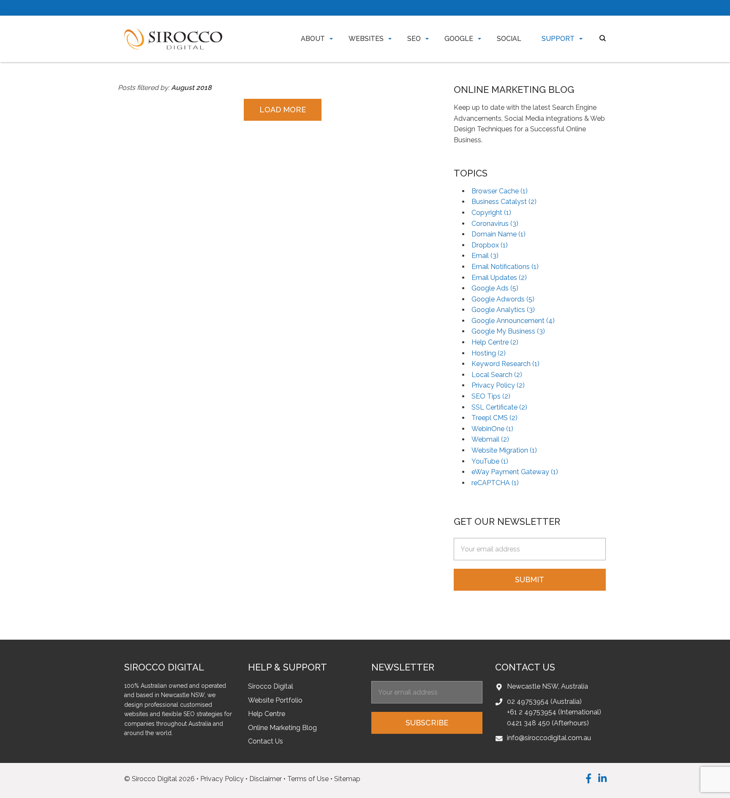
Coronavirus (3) (494, 224)
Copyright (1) (491, 213)
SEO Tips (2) (490, 396)
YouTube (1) (489, 461)
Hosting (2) (488, 353)
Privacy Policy (222, 779)
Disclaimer (265, 779)
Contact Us (265, 741)
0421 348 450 (528, 723)
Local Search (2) (496, 375)
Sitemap (347, 779)
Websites (366, 39)
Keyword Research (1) (505, 364)
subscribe (427, 722)
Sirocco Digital (270, 686)
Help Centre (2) (494, 342)
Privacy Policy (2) (498, 385)
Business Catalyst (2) (504, 202)
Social (509, 39)
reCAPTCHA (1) (495, 483)
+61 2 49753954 (531, 712)
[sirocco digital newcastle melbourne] (173, 38)
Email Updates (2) (499, 278)
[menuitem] (311, 39)
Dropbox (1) (489, 245)
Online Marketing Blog (282, 728)
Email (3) (484, 256)
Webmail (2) (490, 439)
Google (458, 39)
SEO (414, 39)
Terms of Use (308, 779)
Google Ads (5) (494, 288)
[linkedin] (602, 778)
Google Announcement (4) (513, 321)
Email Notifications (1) (505, 267)
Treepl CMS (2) (494, 418)
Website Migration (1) (504, 450)
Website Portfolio (275, 700)
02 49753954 (528, 702)
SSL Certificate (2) (499, 407)
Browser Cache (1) (499, 191)
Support (558, 39)
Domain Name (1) (498, 234)
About (313, 39)
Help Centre (266, 714)
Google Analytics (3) (503, 310)
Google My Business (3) (508, 331)
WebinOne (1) (492, 429)
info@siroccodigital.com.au (549, 738)
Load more (282, 109)
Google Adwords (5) (502, 299)
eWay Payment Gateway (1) (514, 472)
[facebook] (588, 778)
